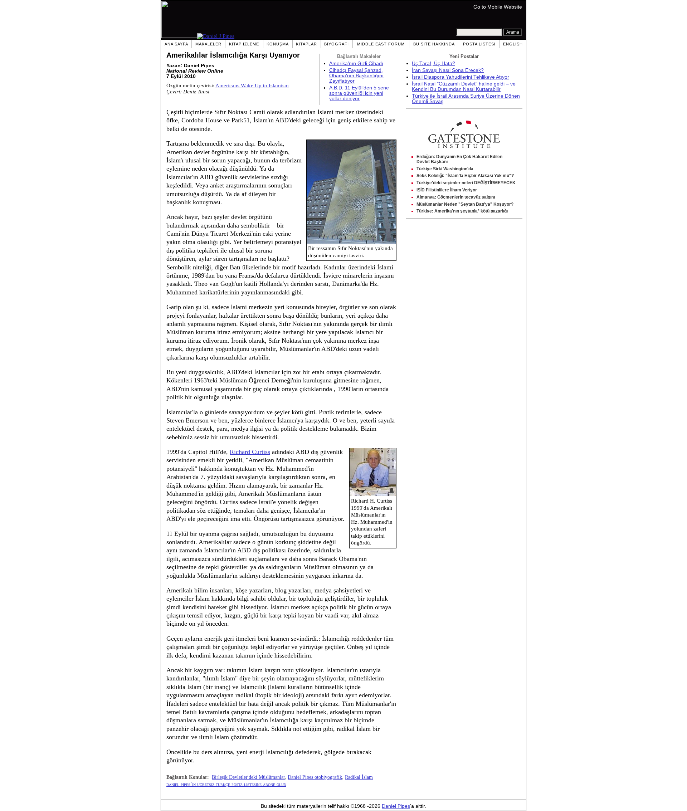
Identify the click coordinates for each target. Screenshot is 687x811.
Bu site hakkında (434, 44)
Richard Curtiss (250, 451)
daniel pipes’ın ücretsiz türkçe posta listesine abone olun (226, 784)
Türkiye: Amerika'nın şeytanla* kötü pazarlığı (462, 211)
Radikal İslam (359, 777)
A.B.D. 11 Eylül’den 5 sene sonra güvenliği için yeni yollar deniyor (359, 93)
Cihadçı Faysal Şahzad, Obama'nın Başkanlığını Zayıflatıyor (356, 76)
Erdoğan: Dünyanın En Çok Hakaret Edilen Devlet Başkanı (459, 159)
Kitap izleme (244, 44)
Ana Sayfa (176, 44)
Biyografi (336, 44)
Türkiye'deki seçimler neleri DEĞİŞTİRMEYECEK (466, 182)
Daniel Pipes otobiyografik (315, 777)
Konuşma (278, 44)
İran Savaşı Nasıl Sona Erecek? (448, 70)
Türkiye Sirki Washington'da (444, 168)
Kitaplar (306, 44)
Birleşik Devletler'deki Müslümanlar (248, 777)
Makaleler (208, 44)
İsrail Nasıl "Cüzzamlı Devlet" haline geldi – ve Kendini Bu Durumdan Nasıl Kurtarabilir (464, 86)
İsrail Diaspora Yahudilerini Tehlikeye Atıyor (460, 77)
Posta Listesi (479, 44)
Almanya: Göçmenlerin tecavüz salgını (455, 197)
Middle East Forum (381, 44)
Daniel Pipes (396, 806)
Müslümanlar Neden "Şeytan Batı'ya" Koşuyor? (464, 204)
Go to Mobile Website (497, 7)
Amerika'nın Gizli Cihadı (356, 63)
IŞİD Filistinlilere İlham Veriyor (446, 189)
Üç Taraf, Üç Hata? (433, 63)
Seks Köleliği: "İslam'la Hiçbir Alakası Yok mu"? (465, 175)
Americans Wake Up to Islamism (252, 85)
